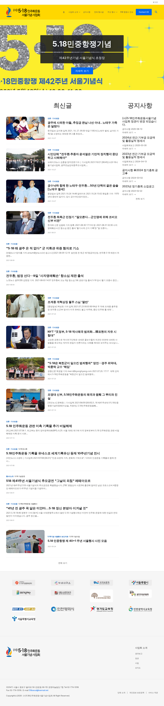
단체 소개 (121, 692)
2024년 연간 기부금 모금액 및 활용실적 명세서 (138, 139)
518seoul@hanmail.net (38, 690)
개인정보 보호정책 (136, 692)
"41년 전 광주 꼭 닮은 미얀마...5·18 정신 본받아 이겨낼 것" (47, 508)
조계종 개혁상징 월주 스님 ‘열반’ (68, 302)
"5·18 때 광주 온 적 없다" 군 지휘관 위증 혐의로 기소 (42, 248)
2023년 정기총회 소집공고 (138, 186)
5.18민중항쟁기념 (82, 43)
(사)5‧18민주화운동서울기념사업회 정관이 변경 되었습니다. (139, 121)
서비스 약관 (153, 692)
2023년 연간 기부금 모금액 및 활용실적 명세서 (138, 155)
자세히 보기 (82, 70)
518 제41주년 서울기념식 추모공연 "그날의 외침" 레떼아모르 (48, 481)
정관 (137, 658)
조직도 (138, 668)
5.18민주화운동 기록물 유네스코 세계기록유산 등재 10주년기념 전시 (53, 453)
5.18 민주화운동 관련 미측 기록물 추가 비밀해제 (39, 426)
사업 (137, 663)
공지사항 (86, 12)
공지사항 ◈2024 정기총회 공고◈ (140, 172)
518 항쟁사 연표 (126, 12)
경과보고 (138, 653)
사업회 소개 (74, 14)
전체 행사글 (99, 12)
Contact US (144, 12)
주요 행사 (112, 14)
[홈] (23, 12)
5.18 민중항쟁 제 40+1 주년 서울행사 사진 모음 (77, 540)
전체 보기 (62, 563)
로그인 (155, 2)
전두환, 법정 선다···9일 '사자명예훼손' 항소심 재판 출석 (45, 276)
